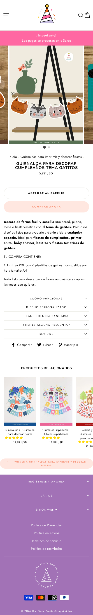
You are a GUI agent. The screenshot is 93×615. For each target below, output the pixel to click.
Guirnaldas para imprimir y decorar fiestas (51, 156)
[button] (14, 438)
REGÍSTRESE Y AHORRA (46, 481)
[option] (46, 38)
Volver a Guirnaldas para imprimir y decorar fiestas (49, 463)
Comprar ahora (46, 206)
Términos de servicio (46, 541)
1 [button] (44, 147)
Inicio (13, 156)
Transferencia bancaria (46, 316)
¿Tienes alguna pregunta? (46, 325)
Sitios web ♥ (46, 509)
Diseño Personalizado (46, 307)
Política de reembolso (46, 548)
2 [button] (49, 147)
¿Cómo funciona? (46, 298)
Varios (47, 495)
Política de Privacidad (46, 525)
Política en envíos (46, 533)
